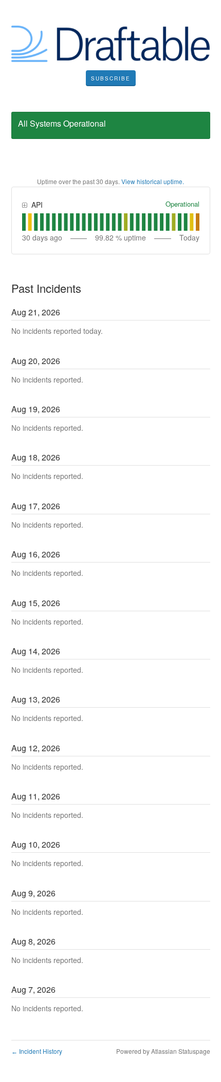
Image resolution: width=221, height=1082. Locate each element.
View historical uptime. (152, 181)
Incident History (36, 1051)
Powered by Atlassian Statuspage (163, 1051)
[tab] (24, 222)
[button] (111, 78)
